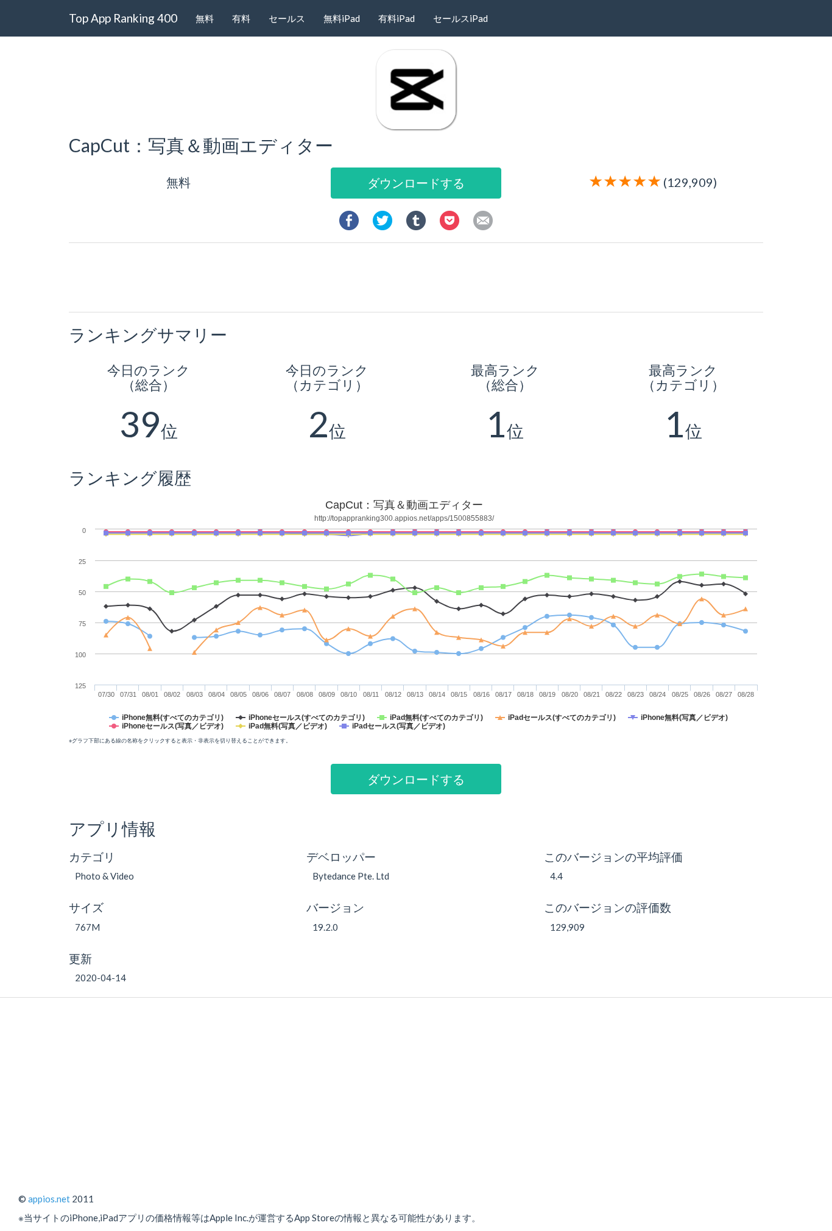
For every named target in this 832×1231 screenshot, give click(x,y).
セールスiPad (460, 18)
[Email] (483, 218)
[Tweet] (382, 218)
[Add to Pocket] (449, 218)
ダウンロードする (416, 182)
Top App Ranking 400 (123, 18)
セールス (287, 18)
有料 (241, 18)
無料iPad (341, 18)
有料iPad (396, 18)
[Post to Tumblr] (416, 218)
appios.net (49, 1198)
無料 (205, 18)
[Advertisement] (421, 276)
